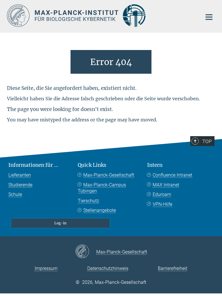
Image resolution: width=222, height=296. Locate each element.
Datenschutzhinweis (107, 268)
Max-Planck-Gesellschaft (108, 175)
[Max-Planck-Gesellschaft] (85, 252)
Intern (154, 165)
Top (207, 141)
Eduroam (162, 194)
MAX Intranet (166, 185)
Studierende (20, 185)
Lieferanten (19, 175)
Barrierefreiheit (172, 268)
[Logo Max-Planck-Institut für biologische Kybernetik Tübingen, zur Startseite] (101, 15)
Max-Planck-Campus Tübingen (102, 188)
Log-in (60, 223)
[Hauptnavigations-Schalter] (209, 17)
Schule (15, 194)
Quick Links (92, 165)
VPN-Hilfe (162, 204)
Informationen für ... (33, 165)
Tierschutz (88, 201)
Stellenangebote (99, 210)
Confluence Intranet (172, 175)
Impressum (46, 268)
